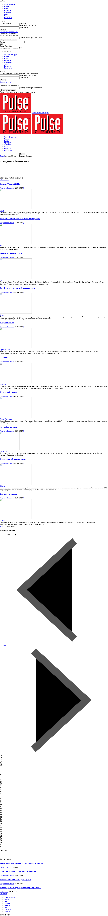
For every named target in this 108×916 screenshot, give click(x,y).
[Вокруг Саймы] (16, 348)
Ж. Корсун (4, 892)
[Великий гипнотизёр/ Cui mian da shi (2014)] (16, 243)
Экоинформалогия (8, 427)
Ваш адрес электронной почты (31, 37)
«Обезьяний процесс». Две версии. (15, 879)
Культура (7, 10)
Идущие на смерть (8, 494)
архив (6, 14)
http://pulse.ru (4, 180)
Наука (6, 8)
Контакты (7, 16)
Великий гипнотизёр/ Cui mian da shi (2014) (20, 219)
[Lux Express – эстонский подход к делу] (16, 313)
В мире (6, 6)
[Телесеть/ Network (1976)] (16, 278)
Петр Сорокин (5, 867)
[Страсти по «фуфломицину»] (16, 484)
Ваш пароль (24, 27)
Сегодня (3, 645)
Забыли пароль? (5, 82)
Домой (2, 156)
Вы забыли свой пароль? (9, 32)
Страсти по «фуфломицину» (13, 459)
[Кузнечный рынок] (16, 417)
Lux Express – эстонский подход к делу (17, 288)
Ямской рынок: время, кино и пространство (20, 888)
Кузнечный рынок (8, 392)
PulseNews (8, 18)
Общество (7, 12)
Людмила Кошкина (7, 188)
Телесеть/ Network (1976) (11, 253)
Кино (2, 211)
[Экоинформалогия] (10, 449)
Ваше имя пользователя (28, 25)
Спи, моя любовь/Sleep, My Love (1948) (18, 871)
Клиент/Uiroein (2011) (10, 184)
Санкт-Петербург (10, 4)
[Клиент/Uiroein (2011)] (16, 209)
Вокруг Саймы (7, 323)
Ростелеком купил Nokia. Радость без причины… (22, 863)
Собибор (4, 357)
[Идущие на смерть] (16, 519)
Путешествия (5, 350)
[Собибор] (16, 382)
